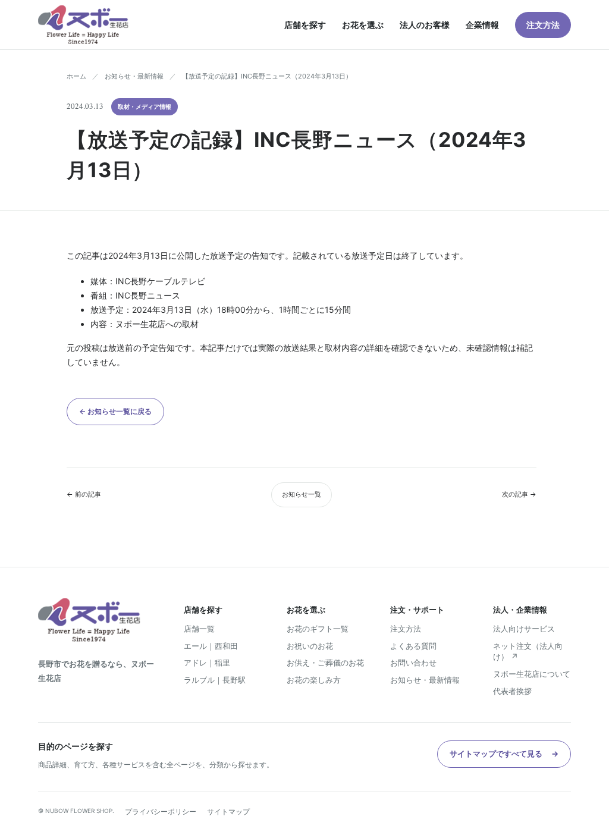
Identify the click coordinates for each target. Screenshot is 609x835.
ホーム (76, 76)
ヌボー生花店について (531, 674)
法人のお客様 (425, 25)
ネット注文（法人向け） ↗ (528, 651)
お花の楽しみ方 (314, 680)
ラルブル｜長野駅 (215, 680)
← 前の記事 (84, 494)
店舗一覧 (199, 628)
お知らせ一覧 (301, 494)
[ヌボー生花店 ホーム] (83, 24)
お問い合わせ (413, 662)
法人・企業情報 (520, 609)
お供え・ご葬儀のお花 (325, 662)
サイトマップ (228, 811)
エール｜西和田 (211, 646)
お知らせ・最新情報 (134, 76)
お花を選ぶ (363, 25)
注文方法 (543, 25)
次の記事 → (519, 494)
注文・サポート (417, 609)
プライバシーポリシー (160, 811)
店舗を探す (305, 25)
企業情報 (482, 25)
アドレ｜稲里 (207, 662)
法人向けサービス (524, 628)
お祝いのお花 (310, 646)
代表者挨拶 (512, 691)
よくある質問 (413, 646)
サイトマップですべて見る (504, 753)
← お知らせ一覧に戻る (115, 411)
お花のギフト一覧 (318, 628)
